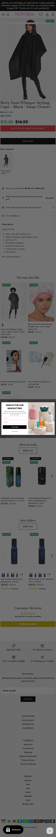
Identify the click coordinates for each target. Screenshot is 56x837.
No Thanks (15, 431)
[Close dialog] (53, 404)
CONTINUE (14, 427)
